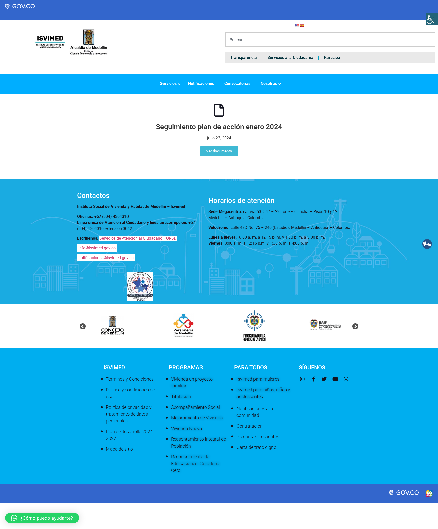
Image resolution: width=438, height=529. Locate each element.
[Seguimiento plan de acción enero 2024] (219, 110)
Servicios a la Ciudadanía (290, 57)
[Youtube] (335, 379)
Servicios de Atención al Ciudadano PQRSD (138, 238)
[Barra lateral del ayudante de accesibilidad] (432, 19)
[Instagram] (302, 379)
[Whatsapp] (346, 379)
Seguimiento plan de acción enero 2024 (219, 126)
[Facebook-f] (313, 379)
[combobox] (330, 39)
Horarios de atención (241, 200)
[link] (404, 495)
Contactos (93, 195)
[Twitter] (324, 379)
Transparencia (243, 57)
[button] (83, 326)
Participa (332, 57)
